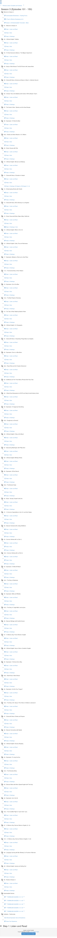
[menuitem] (1, 3)
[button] (1, 1)
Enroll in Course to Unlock (28, 933)
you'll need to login (34, 931)
